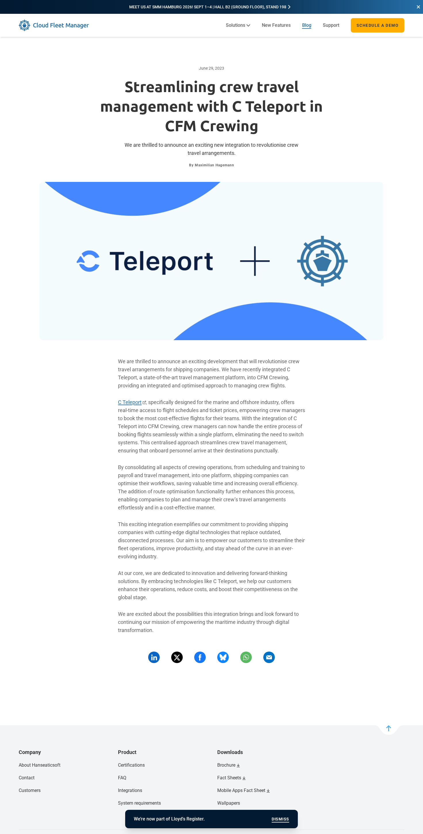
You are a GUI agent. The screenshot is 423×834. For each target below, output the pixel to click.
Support (331, 25)
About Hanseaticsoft (39, 765)
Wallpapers (228, 803)
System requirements (139, 803)
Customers (30, 790)
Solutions (235, 25)
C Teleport (130, 402)
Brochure (226, 765)
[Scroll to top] (388, 730)
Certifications (131, 765)
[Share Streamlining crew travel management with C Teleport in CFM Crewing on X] (177, 657)
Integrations (130, 790)
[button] (418, 7)
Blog (306, 25)
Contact (27, 777)
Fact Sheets (229, 777)
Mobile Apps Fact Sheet (241, 790)
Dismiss (280, 819)
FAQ (122, 777)
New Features (276, 25)
